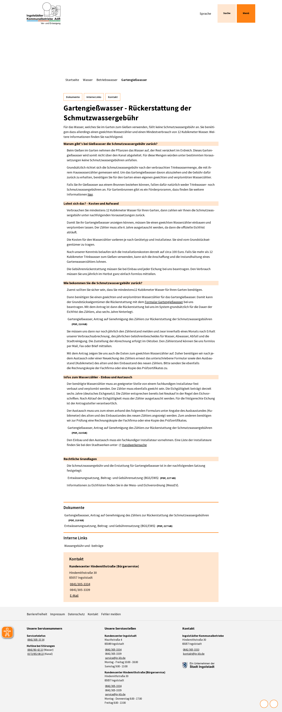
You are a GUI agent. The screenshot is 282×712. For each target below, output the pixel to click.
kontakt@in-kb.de (193, 654)
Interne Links (93, 97)
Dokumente (73, 97)
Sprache (205, 13)
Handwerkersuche (134, 445)
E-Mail (73, 595)
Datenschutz (76, 614)
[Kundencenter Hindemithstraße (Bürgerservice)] (141, 580)
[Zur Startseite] (53, 13)
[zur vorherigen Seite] (264, 704)
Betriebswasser (106, 80)
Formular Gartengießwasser (164, 302)
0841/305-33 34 (35, 640)
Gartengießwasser (134, 80)
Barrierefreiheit (37, 614)
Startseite (72, 80)
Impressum (57, 614)
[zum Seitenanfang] (274, 704)
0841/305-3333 (190, 649)
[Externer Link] (198, 665)
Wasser (88, 80)
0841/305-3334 (79, 584)
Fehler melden (111, 614)
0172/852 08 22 (35, 654)
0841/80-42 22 (35, 650)
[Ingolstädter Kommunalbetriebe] (218, 645)
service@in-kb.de (115, 658)
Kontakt (113, 97)
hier (90, 194)
